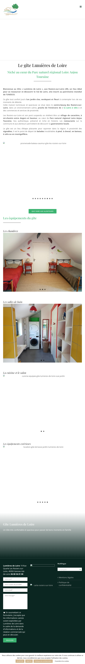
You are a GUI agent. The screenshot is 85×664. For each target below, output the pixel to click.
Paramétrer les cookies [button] (62, 661)
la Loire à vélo (71, 107)
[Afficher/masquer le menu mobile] (81, 7)
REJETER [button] (29, 661)
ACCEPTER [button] (20, 661)
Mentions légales (66, 577)
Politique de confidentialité (65, 583)
